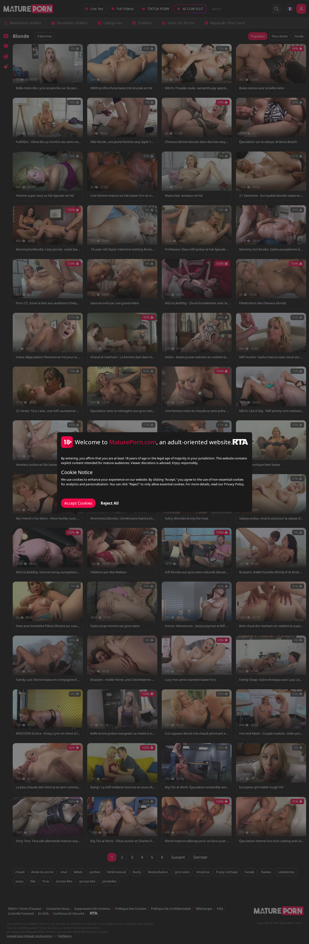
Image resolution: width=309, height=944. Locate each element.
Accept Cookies (78, 503)
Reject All (110, 503)
